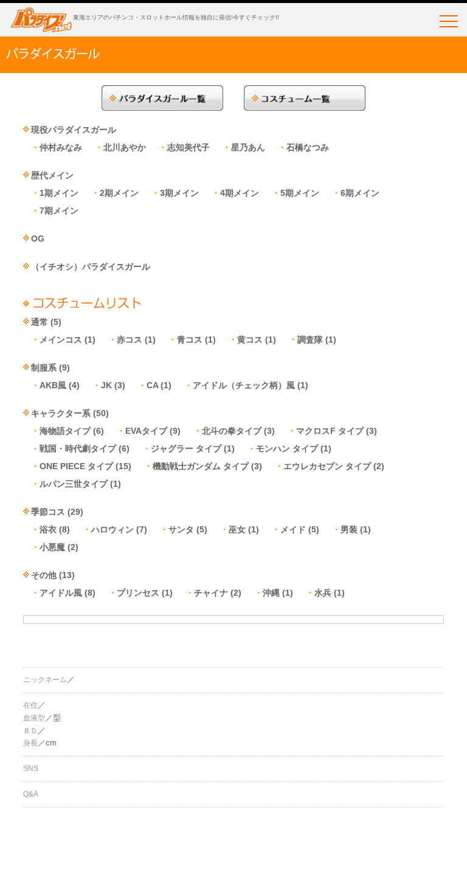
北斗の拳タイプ (231, 431)
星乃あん (248, 147)
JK (106, 385)
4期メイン (239, 193)
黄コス (250, 339)
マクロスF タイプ (330, 431)
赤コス (129, 339)
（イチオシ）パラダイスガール (90, 266)
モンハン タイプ (287, 448)
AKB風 (53, 385)
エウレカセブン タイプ (327, 466)
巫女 (237, 529)
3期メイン (179, 193)
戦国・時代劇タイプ (78, 448)
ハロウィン (112, 529)
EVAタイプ (146, 431)
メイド (293, 529)
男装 (349, 529)
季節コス (48, 512)
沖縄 (271, 593)
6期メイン (360, 193)
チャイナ (211, 593)
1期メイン (59, 193)
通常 (39, 322)
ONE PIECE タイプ (76, 466)
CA (152, 385)
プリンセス (138, 593)
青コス (189, 339)
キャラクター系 (61, 413)
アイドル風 (61, 593)
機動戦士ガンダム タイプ (201, 466)
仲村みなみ (61, 147)
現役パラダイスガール (73, 129)
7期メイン (59, 210)
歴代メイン (52, 175)
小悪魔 (52, 547)
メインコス (61, 339)
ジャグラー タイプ (186, 448)
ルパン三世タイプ (74, 484)
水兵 (322, 593)
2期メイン (119, 193)
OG (37, 238)
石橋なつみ (307, 147)
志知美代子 (188, 147)
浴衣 (48, 529)
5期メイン (299, 193)
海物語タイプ (65, 431)
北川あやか (124, 147)
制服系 (44, 367)
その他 (44, 575)
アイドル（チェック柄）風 (244, 385)
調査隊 (310, 339)
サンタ (181, 529)
